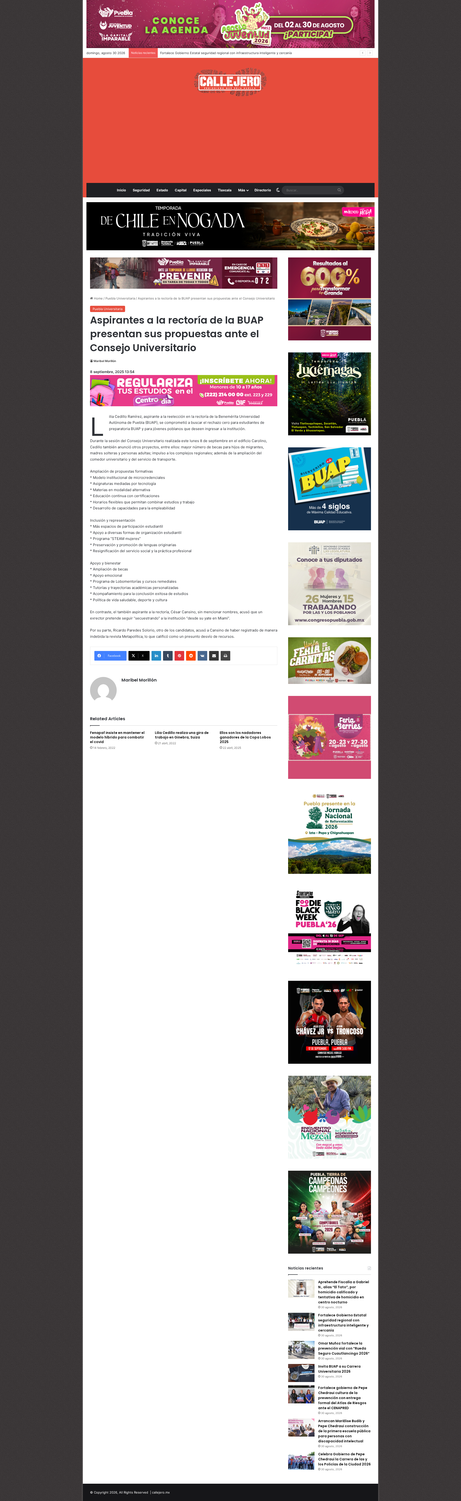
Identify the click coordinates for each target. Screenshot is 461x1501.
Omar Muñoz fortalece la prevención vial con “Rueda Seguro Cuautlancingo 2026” (221, 53)
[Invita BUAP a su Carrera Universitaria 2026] (301, 1373)
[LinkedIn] (156, 656)
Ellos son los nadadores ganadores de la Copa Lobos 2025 (245, 737)
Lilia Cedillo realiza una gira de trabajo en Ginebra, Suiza (182, 735)
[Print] (225, 656)
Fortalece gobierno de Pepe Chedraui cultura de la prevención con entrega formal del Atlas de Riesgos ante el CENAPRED (342, 1397)
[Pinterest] (179, 656)
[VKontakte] (202, 656)
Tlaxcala (224, 190)
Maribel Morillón (105, 361)
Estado (162, 190)
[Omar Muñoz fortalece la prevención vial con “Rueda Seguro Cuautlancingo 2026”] (301, 1350)
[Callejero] (230, 82)
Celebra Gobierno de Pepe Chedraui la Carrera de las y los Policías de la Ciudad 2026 (344, 1459)
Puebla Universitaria (120, 298)
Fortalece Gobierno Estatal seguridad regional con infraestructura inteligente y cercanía (343, 1323)
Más (241, 190)
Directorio (263, 190)
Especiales (202, 190)
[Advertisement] (230, 139)
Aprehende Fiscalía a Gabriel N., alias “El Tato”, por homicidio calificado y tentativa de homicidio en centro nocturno (343, 1292)
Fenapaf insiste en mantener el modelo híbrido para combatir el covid (117, 737)
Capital (181, 190)
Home (98, 298)
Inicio (121, 190)
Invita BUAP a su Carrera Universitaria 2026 (339, 1369)
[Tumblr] (168, 656)
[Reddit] (191, 656)
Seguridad (141, 190)
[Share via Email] (214, 656)
